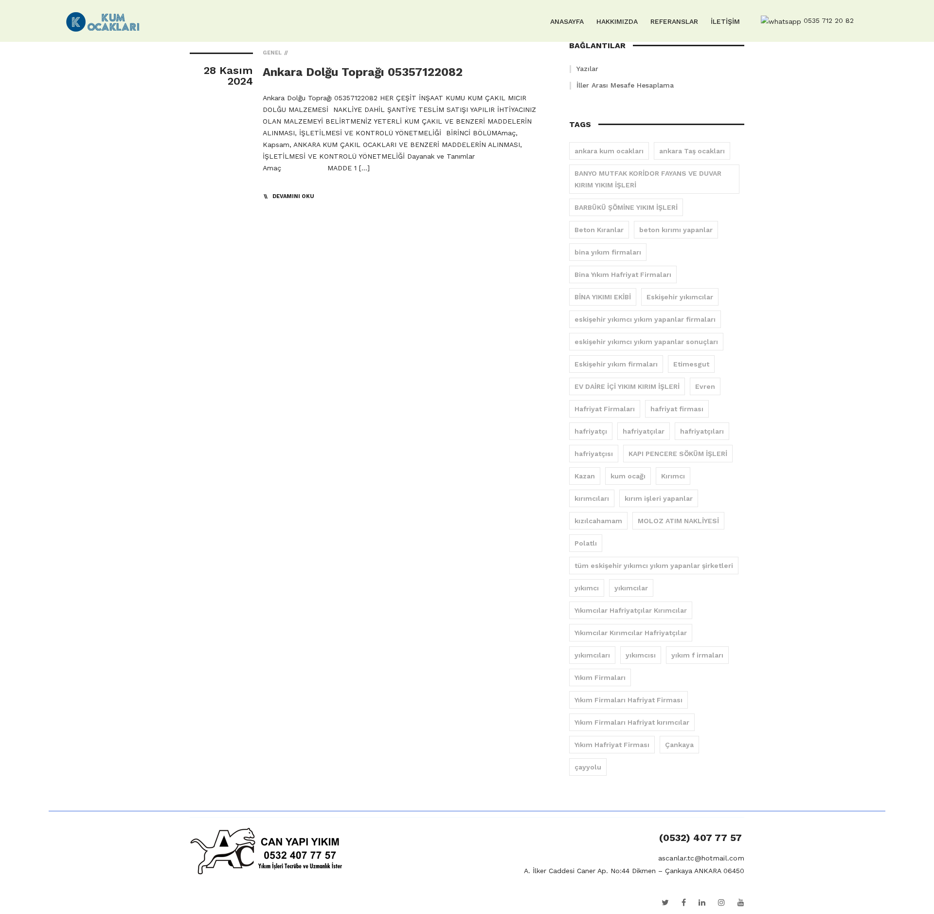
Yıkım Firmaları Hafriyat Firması (629, 700)
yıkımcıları (592, 655)
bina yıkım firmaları (608, 252)
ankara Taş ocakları (692, 151)
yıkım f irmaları (697, 655)
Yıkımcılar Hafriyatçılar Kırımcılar (631, 610)
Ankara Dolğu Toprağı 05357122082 (363, 72)
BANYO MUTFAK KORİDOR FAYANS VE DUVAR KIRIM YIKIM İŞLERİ (648, 179)
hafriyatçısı (594, 453)
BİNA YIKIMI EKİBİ (603, 297)
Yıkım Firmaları (600, 677)
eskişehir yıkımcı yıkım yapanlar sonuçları (646, 342)
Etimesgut (691, 364)
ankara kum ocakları (609, 151)
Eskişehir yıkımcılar (680, 297)
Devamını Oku (293, 196)
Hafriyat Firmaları (605, 409)
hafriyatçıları (702, 431)
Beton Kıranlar (599, 230)
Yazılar (587, 69)
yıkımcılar (631, 588)
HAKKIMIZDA (617, 21)
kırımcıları (592, 498)
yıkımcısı (641, 655)
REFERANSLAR (674, 21)
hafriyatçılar (644, 431)
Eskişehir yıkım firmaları (616, 364)
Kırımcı (673, 476)
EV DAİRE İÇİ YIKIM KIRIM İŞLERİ (627, 386)
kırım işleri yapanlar (659, 498)
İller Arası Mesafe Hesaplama (625, 85)
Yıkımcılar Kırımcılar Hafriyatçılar (631, 633)
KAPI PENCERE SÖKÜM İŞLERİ (678, 453)
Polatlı (586, 543)
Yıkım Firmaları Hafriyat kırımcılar (632, 722)
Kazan (585, 476)
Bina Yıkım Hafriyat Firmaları (623, 274)
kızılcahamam (598, 521)
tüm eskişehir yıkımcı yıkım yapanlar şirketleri (654, 565)
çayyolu (588, 767)
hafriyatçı (591, 431)
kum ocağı (628, 476)
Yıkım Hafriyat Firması (612, 745)
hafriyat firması (676, 409)
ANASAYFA (567, 21)
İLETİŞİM (725, 21)
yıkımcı (587, 588)
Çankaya (679, 745)
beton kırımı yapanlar (676, 230)
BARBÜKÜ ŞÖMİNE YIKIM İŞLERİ (626, 207)
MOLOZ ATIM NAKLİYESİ (678, 521)
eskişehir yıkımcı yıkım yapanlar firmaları (645, 319)
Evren (705, 386)
